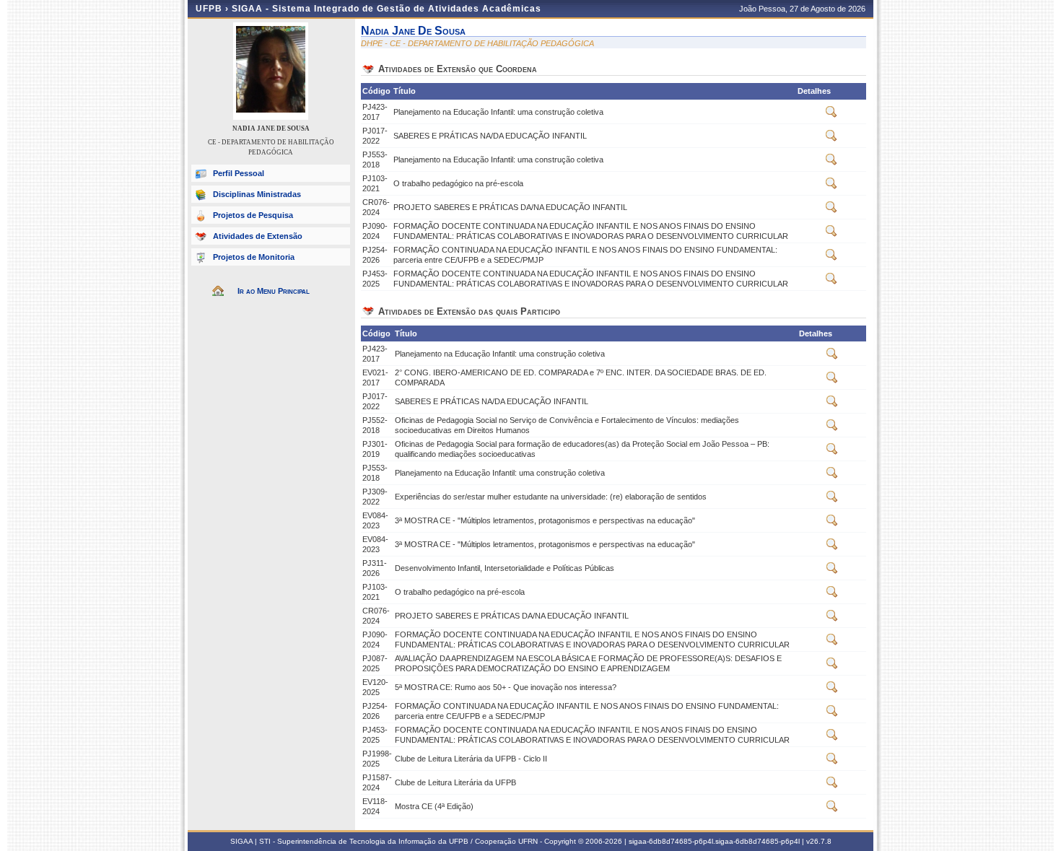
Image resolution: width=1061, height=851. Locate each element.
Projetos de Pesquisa (253, 215)
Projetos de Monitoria (253, 257)
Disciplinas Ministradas (257, 194)
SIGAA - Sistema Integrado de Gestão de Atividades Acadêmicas (386, 9)
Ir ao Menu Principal (273, 291)
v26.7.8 (818, 841)
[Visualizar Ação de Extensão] (831, 114)
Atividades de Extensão (257, 236)
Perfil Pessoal (238, 173)
